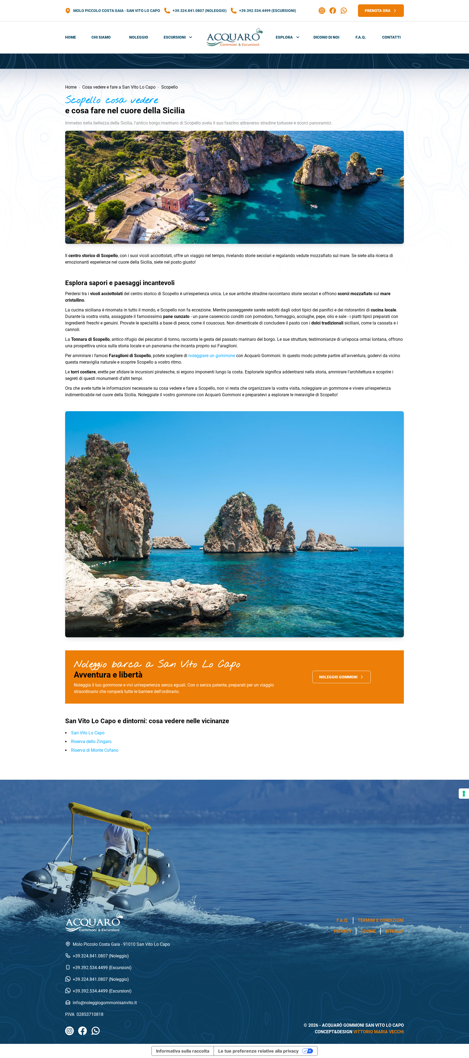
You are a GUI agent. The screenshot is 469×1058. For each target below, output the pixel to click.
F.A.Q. (361, 37)
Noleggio (138, 37)
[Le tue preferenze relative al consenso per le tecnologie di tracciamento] (464, 793)
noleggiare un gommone (211, 355)
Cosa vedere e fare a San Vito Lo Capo (119, 87)
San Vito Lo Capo (87, 732)
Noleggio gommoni (338, 677)
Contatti (391, 37)
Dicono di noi (326, 37)
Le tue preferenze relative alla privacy (258, 1051)
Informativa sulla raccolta (182, 1051)
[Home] (234, 37)
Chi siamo (101, 37)
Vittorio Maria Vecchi (378, 1031)
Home (70, 37)
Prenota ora (378, 10)
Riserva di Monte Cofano (94, 750)
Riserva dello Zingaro (91, 741)
